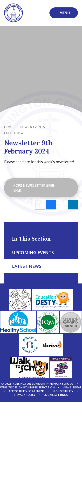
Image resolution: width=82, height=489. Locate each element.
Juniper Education (41, 387)
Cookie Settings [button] (56, 395)
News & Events (32, 127)
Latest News (14, 133)
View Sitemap (72, 387)
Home (8, 127)
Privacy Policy (24, 395)
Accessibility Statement (27, 391)
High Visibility (63, 391)
